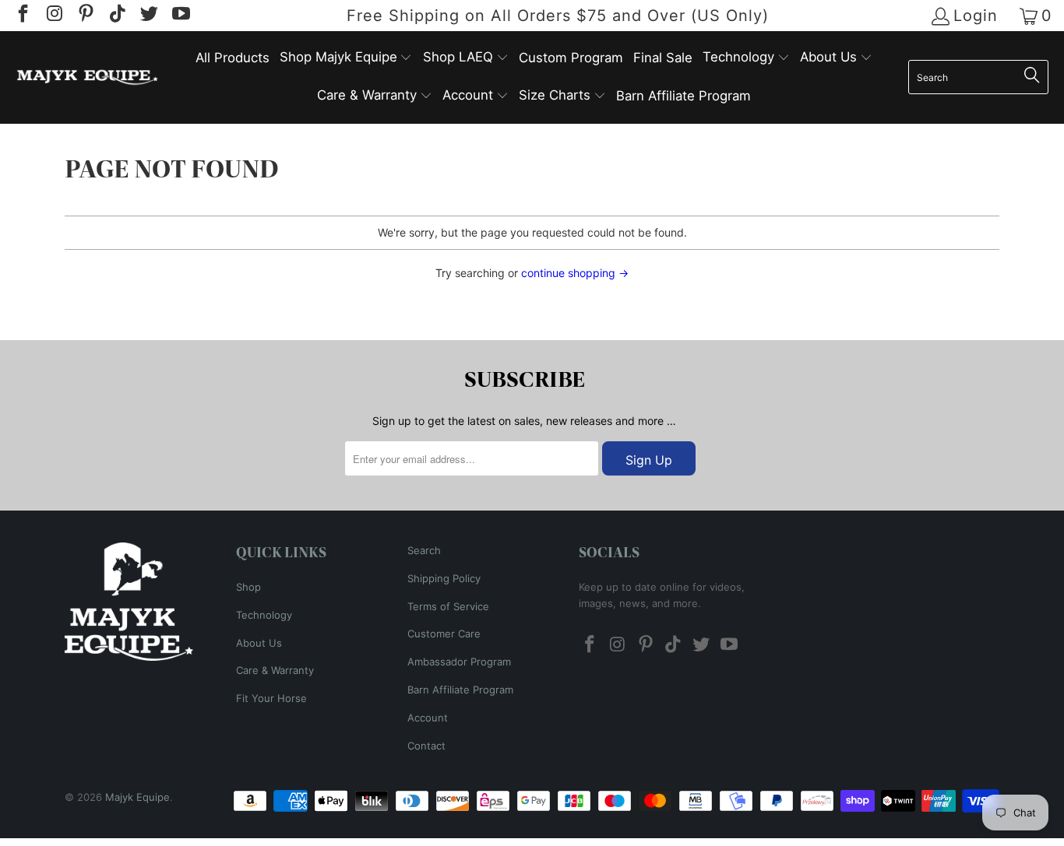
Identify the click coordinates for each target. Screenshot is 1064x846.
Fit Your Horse (271, 698)
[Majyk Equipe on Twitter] (148, 15)
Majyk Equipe (137, 797)
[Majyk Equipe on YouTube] (179, 15)
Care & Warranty (275, 670)
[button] (346, 58)
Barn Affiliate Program (460, 689)
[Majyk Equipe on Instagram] (53, 15)
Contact (426, 745)
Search (424, 550)
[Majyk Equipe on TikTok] (116, 15)
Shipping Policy (444, 578)
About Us (259, 643)
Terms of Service (448, 606)
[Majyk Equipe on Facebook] (22, 15)
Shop (248, 587)
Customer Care (444, 633)
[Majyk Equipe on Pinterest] (85, 15)
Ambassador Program (459, 661)
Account (427, 717)
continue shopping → (575, 272)
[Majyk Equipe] (88, 77)
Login (975, 16)
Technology (264, 615)
